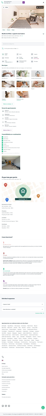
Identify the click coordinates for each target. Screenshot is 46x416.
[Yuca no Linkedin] (9, 406)
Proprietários (4, 389)
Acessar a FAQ (38, 313)
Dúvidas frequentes (6, 368)
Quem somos (5, 366)
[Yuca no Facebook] (3, 406)
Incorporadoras (5, 385)
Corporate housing (6, 381)
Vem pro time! (5, 372)
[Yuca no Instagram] (6, 406)
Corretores (4, 391)
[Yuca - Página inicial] (2, 2)
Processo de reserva (6, 397)
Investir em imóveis (6, 383)
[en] (23, 360)
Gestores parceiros (6, 387)
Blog (3, 374)
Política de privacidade (6, 370)
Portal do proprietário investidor (8, 379)
